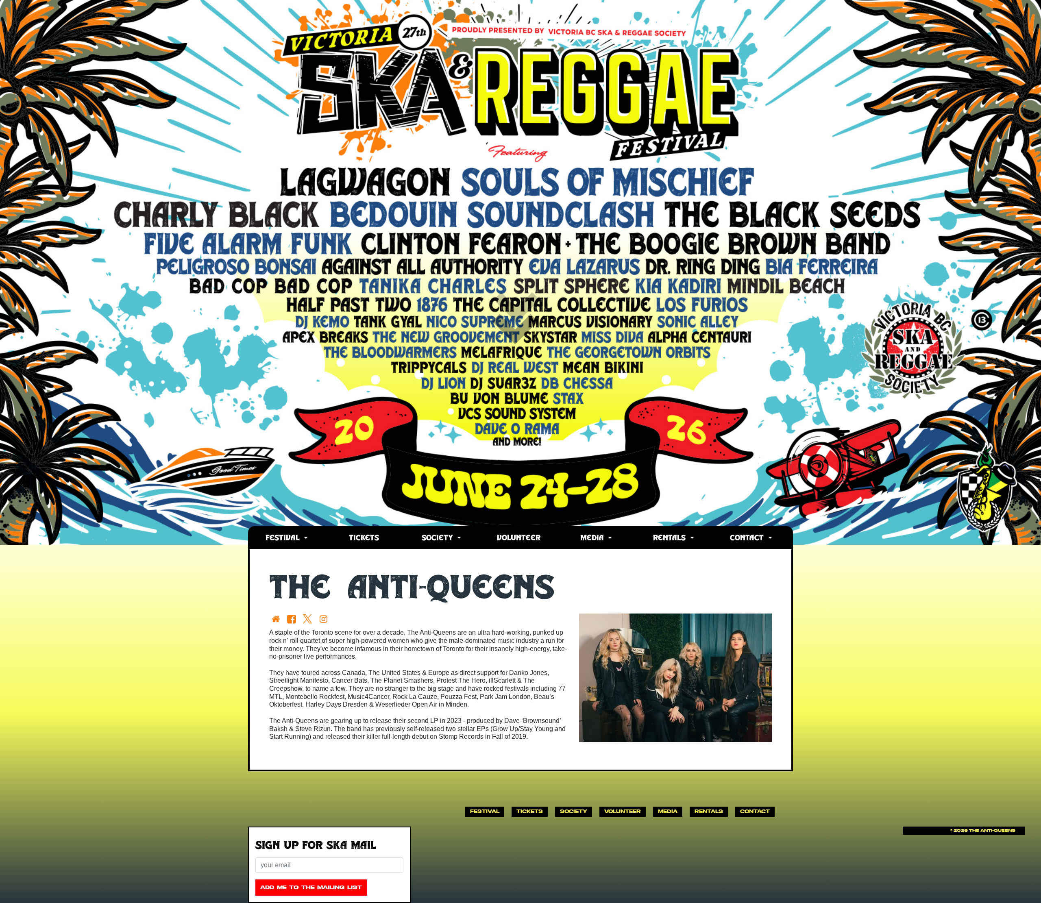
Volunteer (518, 538)
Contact (748, 538)
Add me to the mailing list (311, 887)
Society (438, 538)
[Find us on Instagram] (325, 619)
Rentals (670, 538)
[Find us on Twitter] (309, 619)
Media (593, 538)
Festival (284, 538)
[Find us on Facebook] (293, 619)
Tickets (364, 538)
